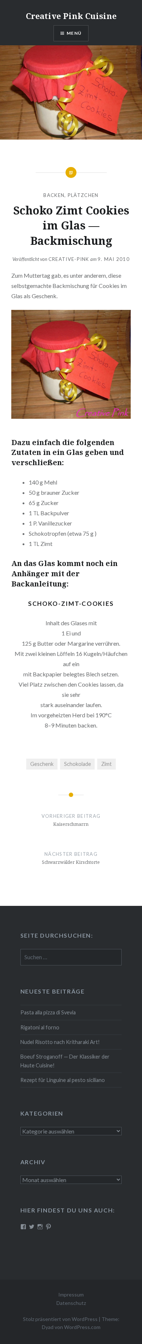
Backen (53, 195)
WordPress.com (82, 1327)
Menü (74, 33)
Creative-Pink (68, 259)
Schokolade (77, 764)
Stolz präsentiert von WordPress (60, 1319)
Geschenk (42, 764)
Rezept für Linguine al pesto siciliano (62, 1080)
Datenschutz (71, 1303)
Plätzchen (83, 195)
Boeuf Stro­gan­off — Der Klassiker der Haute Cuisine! (65, 1060)
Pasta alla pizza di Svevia (48, 1012)
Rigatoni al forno (39, 1027)
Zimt (106, 764)
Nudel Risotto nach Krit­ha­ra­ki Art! (60, 1042)
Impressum (71, 1294)
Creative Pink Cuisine (71, 15)
